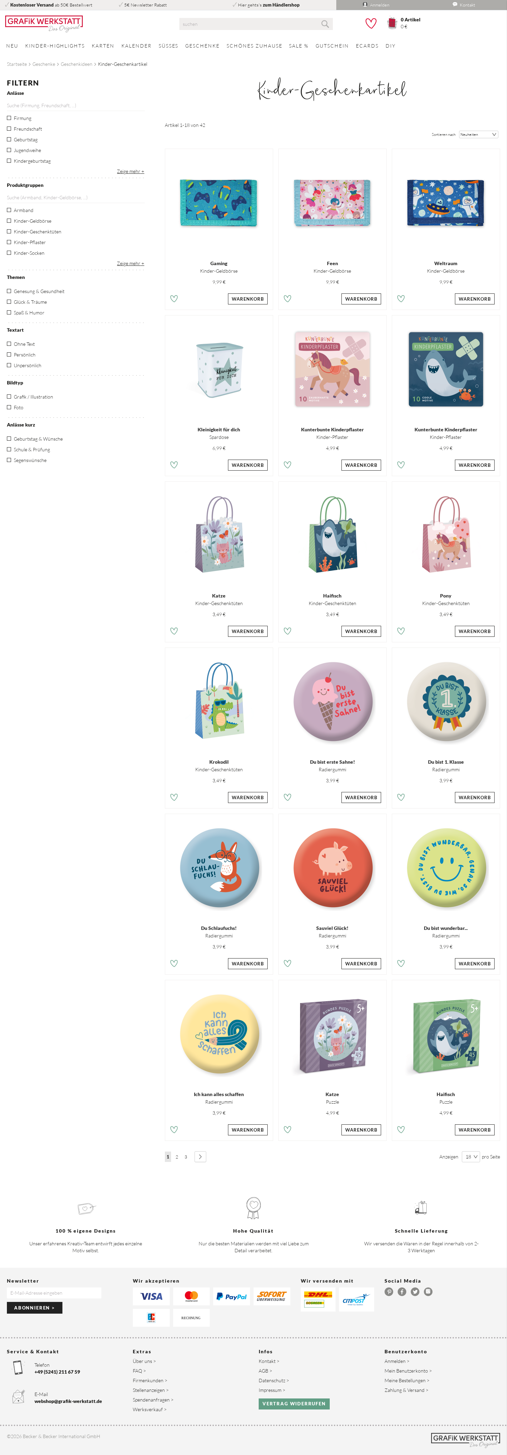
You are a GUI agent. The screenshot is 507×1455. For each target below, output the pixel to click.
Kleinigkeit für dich (219, 429)
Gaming (218, 263)
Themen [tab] (16, 277)
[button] (174, 300)
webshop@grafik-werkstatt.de (68, 1401)
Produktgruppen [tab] (25, 185)
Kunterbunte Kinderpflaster (332, 429)
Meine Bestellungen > (407, 1380)
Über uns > (144, 1361)
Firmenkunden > (150, 1380)
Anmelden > (397, 1361)
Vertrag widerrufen (294, 1403)
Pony (445, 596)
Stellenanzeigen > (151, 1390)
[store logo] (84, 24)
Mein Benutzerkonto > (408, 1371)
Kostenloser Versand (32, 5)
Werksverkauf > (150, 1409)
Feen (332, 263)
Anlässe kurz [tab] (21, 425)
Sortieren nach (444, 134)
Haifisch (332, 596)
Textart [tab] (15, 330)
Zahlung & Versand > (406, 1390)
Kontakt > (269, 1361)
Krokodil (219, 762)
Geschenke (43, 64)
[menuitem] (12, 46)
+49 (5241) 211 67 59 (57, 1372)
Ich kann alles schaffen (219, 1094)
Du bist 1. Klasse (446, 762)
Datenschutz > (274, 1380)
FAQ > (139, 1371)
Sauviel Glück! (332, 928)
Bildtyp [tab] (15, 382)
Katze (219, 596)
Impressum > (272, 1390)
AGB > (265, 1371)
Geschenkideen (76, 64)
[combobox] (256, 24)
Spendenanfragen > (153, 1400)
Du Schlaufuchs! (219, 928)
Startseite (17, 64)
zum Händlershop (281, 5)
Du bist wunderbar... (446, 928)
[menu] (253, 46)
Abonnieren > (34, 1308)
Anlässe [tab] (15, 93)
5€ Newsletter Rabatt (145, 5)
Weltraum (445, 263)
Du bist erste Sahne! (332, 762)
